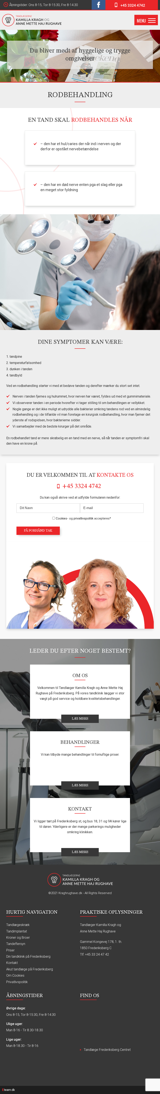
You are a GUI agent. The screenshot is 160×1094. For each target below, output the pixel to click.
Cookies (61, 518)
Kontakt (12, 963)
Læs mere (80, 718)
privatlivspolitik (83, 518)
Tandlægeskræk (18, 925)
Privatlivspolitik (17, 982)
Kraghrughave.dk (70, 893)
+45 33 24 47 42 (97, 954)
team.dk (8, 1090)
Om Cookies (15, 975)
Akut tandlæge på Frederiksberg (29, 969)
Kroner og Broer (18, 938)
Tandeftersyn (15, 944)
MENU (141, 21)
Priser (10, 950)
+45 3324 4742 (132, 5)
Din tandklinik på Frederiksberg (28, 957)
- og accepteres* (83, 518)
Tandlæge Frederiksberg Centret (107, 1050)
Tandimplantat (16, 931)
